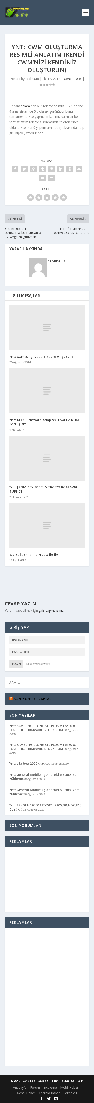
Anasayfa (20, 1087)
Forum (35, 1087)
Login (16, 664)
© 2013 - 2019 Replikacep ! (29, 1081)
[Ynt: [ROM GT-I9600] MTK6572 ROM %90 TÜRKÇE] (47, 458)
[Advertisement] (47, 878)
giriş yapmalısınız (51, 610)
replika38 (32, 79)
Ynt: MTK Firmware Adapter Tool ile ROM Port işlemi (44, 422)
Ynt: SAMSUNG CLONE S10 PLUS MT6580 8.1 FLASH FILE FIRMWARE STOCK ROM (43, 728)
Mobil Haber (69, 1087)
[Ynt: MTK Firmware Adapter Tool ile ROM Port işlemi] (47, 390)
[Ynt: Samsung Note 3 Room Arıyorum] (47, 327)
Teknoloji (70, 1093)
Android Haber (49, 1093)
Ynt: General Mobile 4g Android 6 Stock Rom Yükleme (44, 776)
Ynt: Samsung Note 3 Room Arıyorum (41, 356)
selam (25, 106)
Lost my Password (38, 664)
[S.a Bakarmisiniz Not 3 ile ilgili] (47, 525)
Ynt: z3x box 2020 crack (28, 763)
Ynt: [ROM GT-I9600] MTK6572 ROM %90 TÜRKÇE (43, 489)
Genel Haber (26, 1093)
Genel (68, 79)
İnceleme (50, 1087)
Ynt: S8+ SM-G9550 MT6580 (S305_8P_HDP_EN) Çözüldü (45, 807)
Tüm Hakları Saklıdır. (68, 1081)
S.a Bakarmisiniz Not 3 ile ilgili (35, 554)
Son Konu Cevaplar (33, 699)
